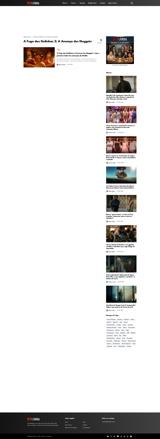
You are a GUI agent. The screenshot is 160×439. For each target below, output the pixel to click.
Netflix (124, 335)
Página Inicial (27, 37)
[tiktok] (124, 436)
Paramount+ (129, 338)
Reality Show (117, 341)
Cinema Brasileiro (111, 324)
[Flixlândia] (33, 3)
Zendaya (129, 346)
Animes (132, 319)
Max (120, 335)
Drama (122, 330)
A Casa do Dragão (111, 319)
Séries (134, 343)
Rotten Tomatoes (132, 341)
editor (127, 330)
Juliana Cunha (112, 132)
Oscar (123, 338)
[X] (111, 436)
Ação (121, 322)
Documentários (110, 330)
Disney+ (125, 327)
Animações (126, 319)
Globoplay (122, 333)
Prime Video (109, 341)
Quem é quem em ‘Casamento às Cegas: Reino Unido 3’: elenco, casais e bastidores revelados (121, 157)
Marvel (116, 335)
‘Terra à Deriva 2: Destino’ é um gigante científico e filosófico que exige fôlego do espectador (120, 246)
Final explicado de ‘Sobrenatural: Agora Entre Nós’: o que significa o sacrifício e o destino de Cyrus (120, 276)
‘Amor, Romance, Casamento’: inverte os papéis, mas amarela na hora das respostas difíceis (120, 127)
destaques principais (111, 327)
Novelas (118, 338)
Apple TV (109, 322)
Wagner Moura (121, 346)
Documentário (131, 327)
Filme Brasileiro (110, 333)
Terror (115, 346)
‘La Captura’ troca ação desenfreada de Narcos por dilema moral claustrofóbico (120, 187)
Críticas (124, 324)
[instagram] (114, 436)
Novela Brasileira (111, 338)
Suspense (109, 343)
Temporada (109, 346)
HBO (128, 333)
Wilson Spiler (62, 64)
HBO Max (133, 333)
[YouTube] (118, 436)
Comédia (119, 324)
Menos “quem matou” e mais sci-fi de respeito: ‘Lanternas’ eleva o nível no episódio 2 (119, 216)
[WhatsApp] (121, 436)
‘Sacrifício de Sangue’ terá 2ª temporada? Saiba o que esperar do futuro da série (120, 306)
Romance (124, 341)
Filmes (117, 333)
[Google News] (131, 436)
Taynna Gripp (111, 162)
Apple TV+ (115, 322)
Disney (119, 327)
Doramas (117, 330)
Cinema (126, 322)
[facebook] (108, 436)
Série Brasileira (116, 343)
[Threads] (127, 436)
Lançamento (109, 335)
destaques (130, 324)
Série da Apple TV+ (126, 343)
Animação (119, 319)
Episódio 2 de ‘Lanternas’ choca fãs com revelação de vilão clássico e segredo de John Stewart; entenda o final (120, 97)
